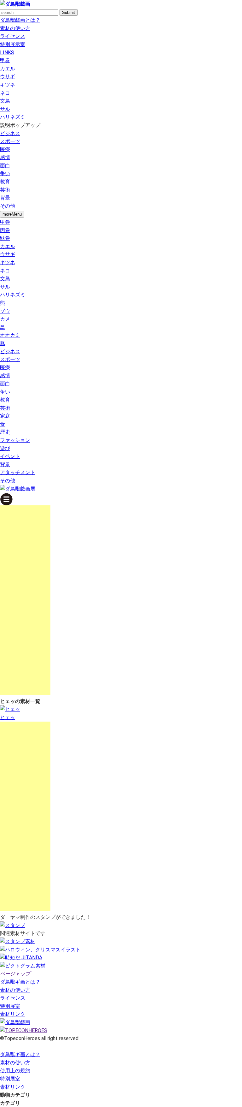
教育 (5, 182)
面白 (5, 166)
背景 (5, 198)
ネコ (5, 93)
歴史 (5, 432)
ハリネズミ (12, 117)
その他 (7, 206)
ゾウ (5, 311)
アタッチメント (17, 472)
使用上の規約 (15, 1071)
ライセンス (12, 36)
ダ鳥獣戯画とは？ (20, 20)
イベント (10, 456)
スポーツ (10, 141)
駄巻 (5, 238)
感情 (5, 157)
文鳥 (5, 101)
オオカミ (10, 335)
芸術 (5, 190)
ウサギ (7, 77)
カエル (7, 69)
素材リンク (12, 1014)
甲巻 (5, 60)
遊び (5, 448)
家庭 (5, 416)
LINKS (7, 53)
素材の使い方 (15, 28)
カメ (5, 319)
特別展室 (10, 1006)
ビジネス (10, 133)
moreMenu (12, 214)
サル (5, 109)
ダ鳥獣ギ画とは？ (20, 982)
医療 (5, 149)
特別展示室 (12, 44)
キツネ (7, 85)
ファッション (15, 440)
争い (5, 173)
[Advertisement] (25, 600)
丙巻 (5, 230)
